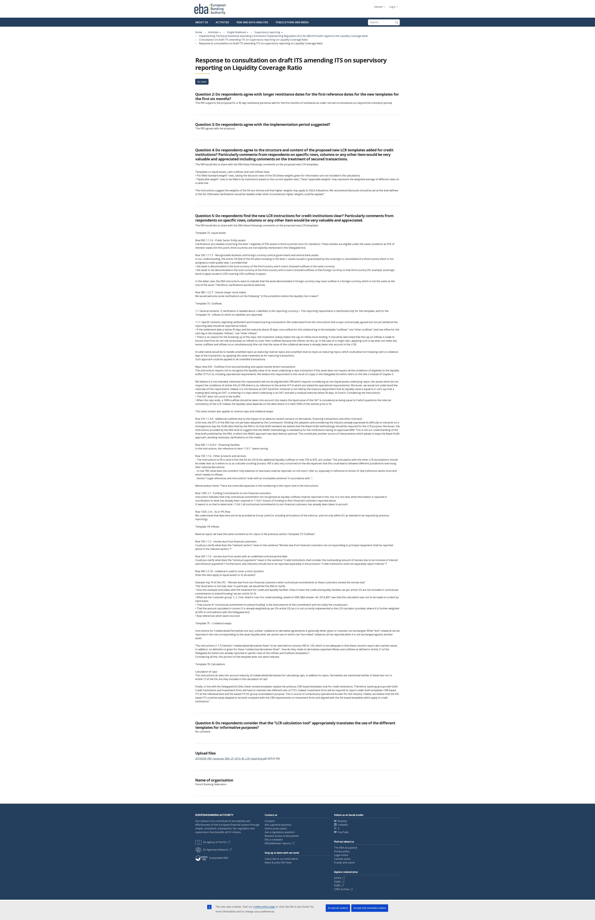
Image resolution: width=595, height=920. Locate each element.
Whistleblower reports (278, 843)
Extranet (378, 6)
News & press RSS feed (278, 862)
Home (198, 32)
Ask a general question (278, 824)
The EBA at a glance (345, 847)
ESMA (337, 881)
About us (201, 22)
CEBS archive (341, 889)
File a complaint (274, 839)
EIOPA (337, 878)
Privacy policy (342, 851)
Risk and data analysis (252, 22)
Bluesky (342, 821)
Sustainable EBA (218, 858)
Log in (392, 6)
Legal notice (341, 855)
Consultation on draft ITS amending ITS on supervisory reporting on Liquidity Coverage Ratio (253, 39)
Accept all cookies (338, 908)
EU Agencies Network (215, 849)
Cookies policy (342, 859)
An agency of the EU (215, 842)
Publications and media (292, 22)
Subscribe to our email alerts (281, 859)
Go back (202, 81)
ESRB (337, 885)
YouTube (343, 832)
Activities (222, 22)
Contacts (270, 821)
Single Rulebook (236, 32)
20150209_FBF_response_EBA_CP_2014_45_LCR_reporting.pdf (231, 758)
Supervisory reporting (267, 32)
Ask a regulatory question (280, 832)
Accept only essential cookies (369, 908)
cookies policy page (264, 906)
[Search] (396, 22)
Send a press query (276, 828)
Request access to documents (282, 836)
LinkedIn (343, 824)
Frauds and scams (344, 862)
